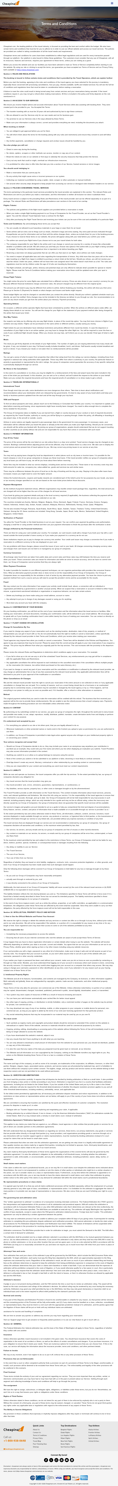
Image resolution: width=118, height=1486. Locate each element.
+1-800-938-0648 (15, 1440)
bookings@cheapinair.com (14, 1449)
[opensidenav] (112, 3)
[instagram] (56, 1460)
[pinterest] (62, 1460)
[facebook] (46, 1460)
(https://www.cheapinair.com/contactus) (29, 1471)
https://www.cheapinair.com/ (28, 70)
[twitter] (51, 1460)
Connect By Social (59, 1455)
